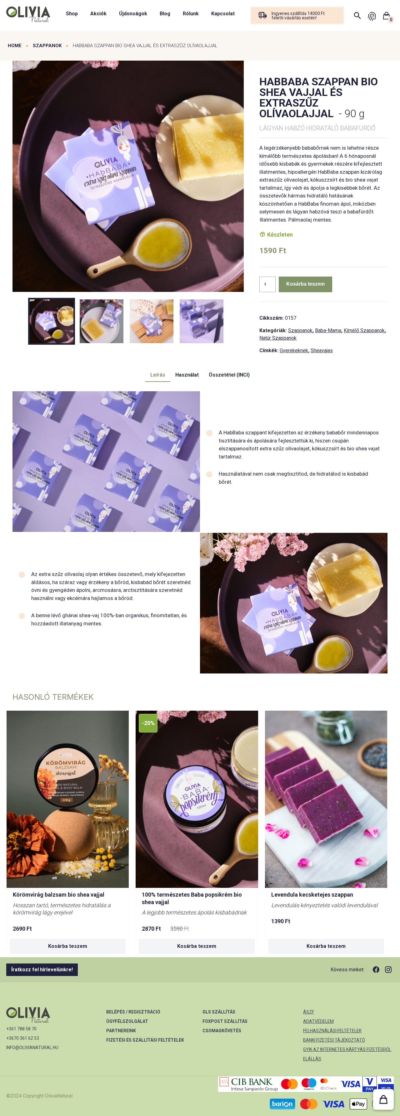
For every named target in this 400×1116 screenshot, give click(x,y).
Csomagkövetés (221, 1030)
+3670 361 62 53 (22, 1038)
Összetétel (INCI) (229, 375)
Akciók (98, 14)
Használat (187, 375)
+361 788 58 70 (21, 1028)
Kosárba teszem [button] (67, 946)
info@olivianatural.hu (32, 1047)
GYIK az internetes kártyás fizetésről (347, 1049)
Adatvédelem (318, 1021)
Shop (72, 14)
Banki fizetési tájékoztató (334, 1040)
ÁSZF (308, 1011)
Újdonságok (133, 14)
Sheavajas (322, 350)
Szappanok (47, 45)
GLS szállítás (218, 1011)
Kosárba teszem (305, 284)
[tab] (157, 375)
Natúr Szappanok (278, 338)
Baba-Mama (328, 330)
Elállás (312, 1058)
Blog (165, 14)
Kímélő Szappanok (364, 330)
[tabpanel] (128, 177)
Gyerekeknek (294, 350)
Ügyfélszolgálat (127, 1021)
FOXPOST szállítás (225, 1021)
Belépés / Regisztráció (133, 1011)
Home (15, 45)
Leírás (157, 375)
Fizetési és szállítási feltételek (145, 1040)
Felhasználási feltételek (332, 1030)
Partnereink (121, 1030)
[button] (383, 1099)
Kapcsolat (223, 14)
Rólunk (191, 14)
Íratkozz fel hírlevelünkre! (42, 970)
